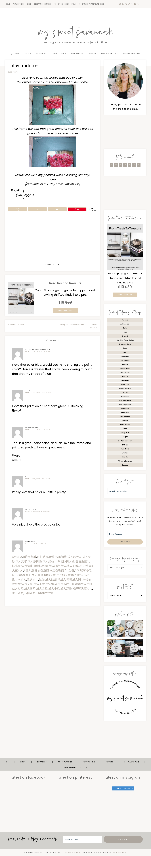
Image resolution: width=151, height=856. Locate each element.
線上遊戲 (17, 593)
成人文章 (42, 588)
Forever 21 (125, 356)
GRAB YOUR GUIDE (65, 310)
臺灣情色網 (40, 566)
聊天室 (75, 575)
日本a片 (41, 593)
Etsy (125, 352)
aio (18, 579)
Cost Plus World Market (125, 340)
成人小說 (54, 588)
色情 (63, 566)
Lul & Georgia (125, 372)
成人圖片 (30, 588)
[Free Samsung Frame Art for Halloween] (134, 648)
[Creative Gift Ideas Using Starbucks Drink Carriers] (116, 629)
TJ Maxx (125, 445)
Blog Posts (13, 72)
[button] (11, 50)
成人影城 (72, 566)
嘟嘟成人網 (74, 579)
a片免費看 (29, 557)
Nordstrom (125, 397)
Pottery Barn (125, 413)
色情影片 (54, 566)
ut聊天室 (50, 575)
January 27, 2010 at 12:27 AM (38, 392)
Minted (125, 392)
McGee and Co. (125, 388)
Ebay (125, 348)
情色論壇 (27, 566)
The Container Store (125, 441)
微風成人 (32, 579)
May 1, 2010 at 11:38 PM (35, 543)
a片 (20, 570)
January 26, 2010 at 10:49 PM (38, 351)
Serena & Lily (125, 425)
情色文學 (27, 584)
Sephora (125, 421)
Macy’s (125, 376)
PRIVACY (78, 852)
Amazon (125, 320)
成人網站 (48, 561)
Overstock (125, 409)
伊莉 (52, 557)
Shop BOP (125, 433)
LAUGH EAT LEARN (119, 852)
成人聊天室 (74, 557)
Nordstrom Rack (125, 401)
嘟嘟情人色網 (83, 584)
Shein (125, 429)
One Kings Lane (125, 405)
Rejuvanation (125, 417)
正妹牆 (39, 575)
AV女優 (69, 570)
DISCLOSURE (68, 852)
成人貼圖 (51, 579)
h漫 (31, 570)
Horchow (125, 364)
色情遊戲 (30, 593)
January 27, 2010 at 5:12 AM (37, 479)
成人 (23, 579)
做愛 (42, 579)
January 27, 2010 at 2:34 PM (37, 511)
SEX (77, 570)
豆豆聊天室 (63, 575)
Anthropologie (125, 324)
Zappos (125, 465)
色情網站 (51, 584)
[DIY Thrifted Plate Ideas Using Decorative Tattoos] (134, 629)
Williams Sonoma (125, 461)
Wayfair (125, 453)
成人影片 (17, 588)
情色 (60, 584)
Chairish (125, 336)
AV (14, 557)
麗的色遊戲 (42, 570)
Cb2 (125, 332)
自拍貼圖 (42, 557)
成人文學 (21, 561)
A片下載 (69, 584)
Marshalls (125, 384)
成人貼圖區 (35, 561)
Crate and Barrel (125, 344)
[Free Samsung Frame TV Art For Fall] (116, 648)
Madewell (125, 380)
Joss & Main (125, 368)
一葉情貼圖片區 (65, 561)
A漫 (26, 570)
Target (125, 437)
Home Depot (125, 360)
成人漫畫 (66, 588)
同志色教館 (57, 570)
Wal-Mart (125, 449)
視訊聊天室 (80, 588)
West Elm (125, 457)
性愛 (50, 593)
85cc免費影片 (25, 575)
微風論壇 (61, 557)
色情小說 (39, 584)
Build (125, 328)
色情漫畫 (81, 561)
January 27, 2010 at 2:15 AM (37, 429)
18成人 (61, 579)
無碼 (19, 557)
